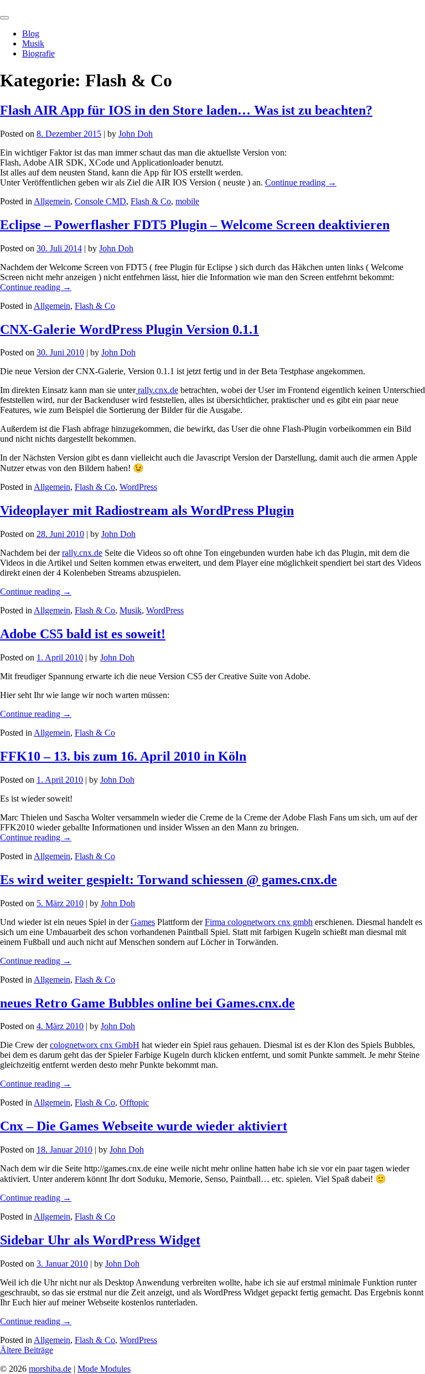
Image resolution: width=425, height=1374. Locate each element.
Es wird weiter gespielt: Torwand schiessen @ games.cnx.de (168, 879)
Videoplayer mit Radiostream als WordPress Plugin (147, 510)
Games (143, 922)
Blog (30, 33)
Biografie (38, 53)
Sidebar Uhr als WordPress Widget (100, 1240)
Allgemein (52, 201)
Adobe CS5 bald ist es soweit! (82, 634)
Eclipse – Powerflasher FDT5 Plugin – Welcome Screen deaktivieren (195, 225)
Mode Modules (104, 1368)
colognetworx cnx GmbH (94, 1045)
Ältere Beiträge (26, 1350)
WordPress (138, 487)
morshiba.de (21, 4)
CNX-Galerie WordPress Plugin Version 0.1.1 (129, 329)
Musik (33, 43)
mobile (187, 201)
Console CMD (100, 201)
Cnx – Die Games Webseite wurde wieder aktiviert (143, 1126)
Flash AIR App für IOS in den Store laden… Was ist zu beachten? (186, 110)
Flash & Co (151, 201)
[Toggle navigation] (4, 17)
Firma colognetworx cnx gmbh (259, 922)
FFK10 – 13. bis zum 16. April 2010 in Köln (123, 756)
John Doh (135, 133)
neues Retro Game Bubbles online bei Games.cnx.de (147, 1003)
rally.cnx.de (157, 390)
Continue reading (300, 182)
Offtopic (134, 1102)
